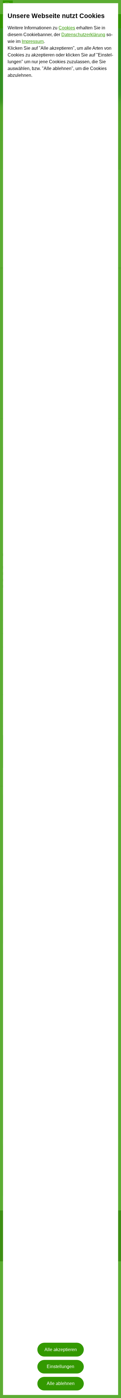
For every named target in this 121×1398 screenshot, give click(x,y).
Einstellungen (60, 1366)
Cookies (67, 28)
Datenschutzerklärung (83, 34)
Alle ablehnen (61, 1383)
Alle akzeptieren (60, 1349)
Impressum (33, 41)
